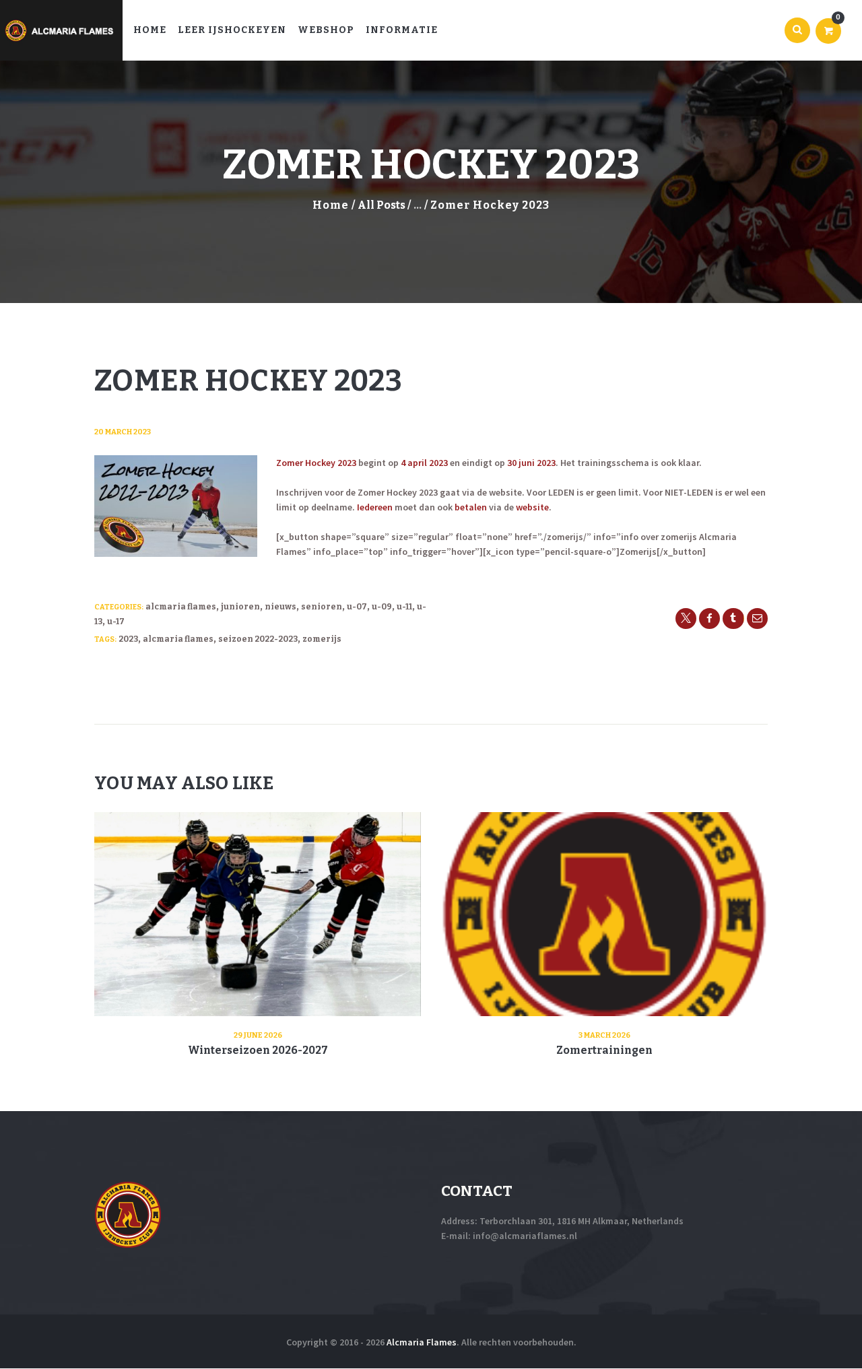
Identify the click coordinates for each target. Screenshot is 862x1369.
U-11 (404, 606)
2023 (128, 639)
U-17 (116, 621)
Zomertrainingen (604, 1050)
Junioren (240, 606)
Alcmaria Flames (180, 606)
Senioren (321, 606)
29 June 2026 (258, 1035)
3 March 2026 (604, 1035)
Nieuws (280, 606)
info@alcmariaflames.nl (525, 1236)
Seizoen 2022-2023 (258, 639)
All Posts (381, 205)
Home (330, 205)
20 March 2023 (122, 432)
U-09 (382, 606)
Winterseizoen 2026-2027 (258, 1050)
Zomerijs (321, 639)
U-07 (357, 606)
